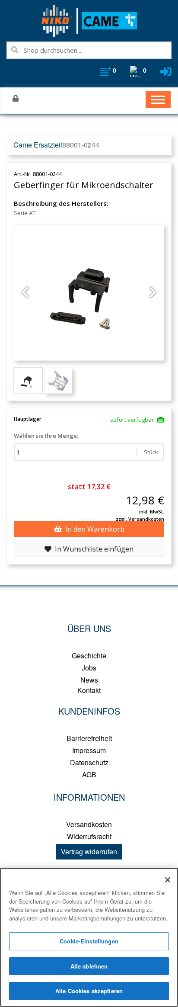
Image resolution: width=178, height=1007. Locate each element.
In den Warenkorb (94, 529)
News (89, 680)
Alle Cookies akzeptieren (89, 991)
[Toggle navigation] (158, 99)
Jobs (89, 668)
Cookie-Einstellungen (89, 941)
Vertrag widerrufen (89, 851)
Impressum (89, 750)
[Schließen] (167, 879)
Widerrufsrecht (89, 836)
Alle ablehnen (89, 966)
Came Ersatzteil (37, 145)
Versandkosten (89, 824)
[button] (25, 292)
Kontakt (89, 690)
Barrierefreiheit (89, 738)
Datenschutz (89, 762)
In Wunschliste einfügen (94, 549)
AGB (89, 774)
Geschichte (89, 656)
